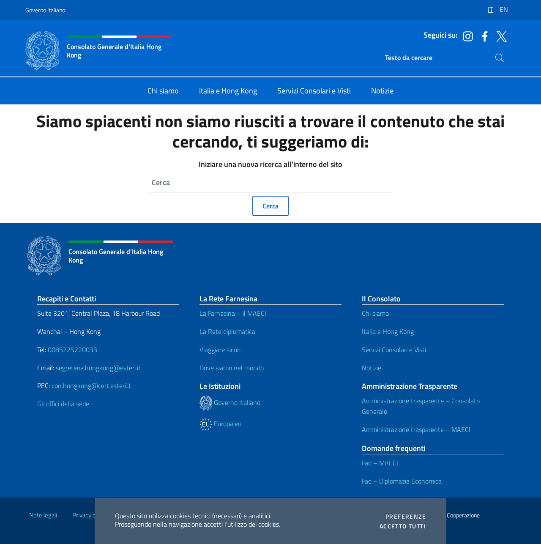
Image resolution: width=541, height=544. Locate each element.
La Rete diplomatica (227, 331)
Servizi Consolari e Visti (394, 349)
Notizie (371, 368)
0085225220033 (72, 349)
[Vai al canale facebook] (482, 35)
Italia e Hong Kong (388, 331)
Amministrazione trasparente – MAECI (416, 429)
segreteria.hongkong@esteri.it (98, 368)
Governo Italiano (45, 9)
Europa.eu (226, 423)
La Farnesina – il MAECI (232, 313)
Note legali (43, 515)
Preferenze (405, 516)
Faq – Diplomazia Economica (402, 481)
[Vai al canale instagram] (465, 35)
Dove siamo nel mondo (231, 368)
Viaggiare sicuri (219, 349)
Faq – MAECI (380, 463)
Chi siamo (375, 313)
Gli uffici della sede (63, 404)
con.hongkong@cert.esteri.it (91, 385)
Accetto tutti (403, 526)
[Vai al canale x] (499, 35)
